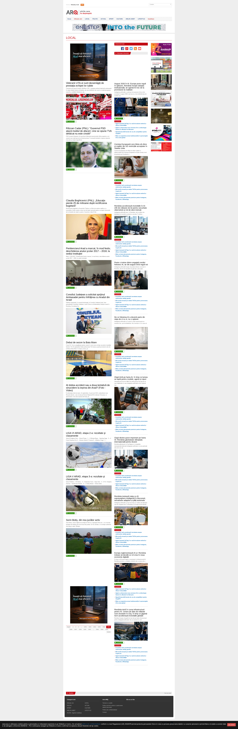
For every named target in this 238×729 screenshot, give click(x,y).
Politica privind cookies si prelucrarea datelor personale (113, 706)
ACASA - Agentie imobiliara (74, 713)
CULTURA (119, 19)
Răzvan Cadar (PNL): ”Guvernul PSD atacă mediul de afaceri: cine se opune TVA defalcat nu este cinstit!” (89, 131)
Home (69, 19)
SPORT (111, 19)
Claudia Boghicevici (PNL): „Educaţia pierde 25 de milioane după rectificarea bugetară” (86, 203)
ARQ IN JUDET (130, 19)
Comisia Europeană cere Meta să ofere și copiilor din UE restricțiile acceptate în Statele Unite (130, 146)
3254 (104, 627)
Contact (105, 712)
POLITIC (95, 19)
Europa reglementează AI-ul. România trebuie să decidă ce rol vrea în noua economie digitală (130, 555)
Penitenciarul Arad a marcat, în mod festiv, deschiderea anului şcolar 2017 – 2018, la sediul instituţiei (88, 251)
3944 (97, 629)
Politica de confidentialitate (110, 709)
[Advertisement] (89, 187)
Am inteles (231, 724)
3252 (94, 627)
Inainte (109, 632)
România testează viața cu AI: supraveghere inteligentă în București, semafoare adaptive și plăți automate (130, 498)
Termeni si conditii (107, 703)
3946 (106, 629)
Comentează (71, 121)
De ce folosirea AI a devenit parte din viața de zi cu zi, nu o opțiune (129, 318)
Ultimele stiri (78, 19)
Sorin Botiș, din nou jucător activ (83, 520)
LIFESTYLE (141, 19)
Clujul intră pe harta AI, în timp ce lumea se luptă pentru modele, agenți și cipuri (131, 378)
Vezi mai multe (167, 693)
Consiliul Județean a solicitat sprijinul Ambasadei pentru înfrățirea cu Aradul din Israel (88, 297)
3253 (99, 627)
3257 (75, 629)
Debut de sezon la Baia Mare (81, 342)
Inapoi (68, 627)
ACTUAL (103, 19)
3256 (71, 629)
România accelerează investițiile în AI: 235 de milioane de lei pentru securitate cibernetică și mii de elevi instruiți (130, 208)
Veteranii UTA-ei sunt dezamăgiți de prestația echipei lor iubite (85, 84)
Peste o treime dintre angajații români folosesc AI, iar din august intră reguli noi (131, 263)
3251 (90, 627)
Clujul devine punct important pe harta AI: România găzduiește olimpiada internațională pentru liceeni (130, 440)
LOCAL (87, 19)
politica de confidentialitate (91, 724)
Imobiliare (151, 19)
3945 (102, 629)
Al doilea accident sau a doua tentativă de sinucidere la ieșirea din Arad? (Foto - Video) (88, 388)
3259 (85, 629)
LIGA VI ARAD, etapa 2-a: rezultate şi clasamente (86, 434)
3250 (85, 627)
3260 (89, 629)
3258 (80, 629)
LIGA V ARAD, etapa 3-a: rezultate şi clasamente (85, 478)
